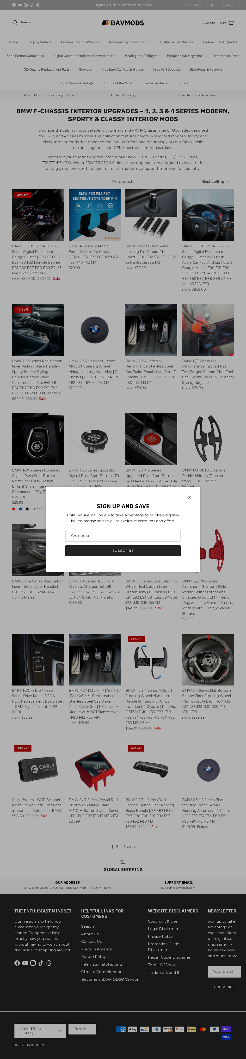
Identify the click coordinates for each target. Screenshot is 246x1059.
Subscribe (122, 550)
